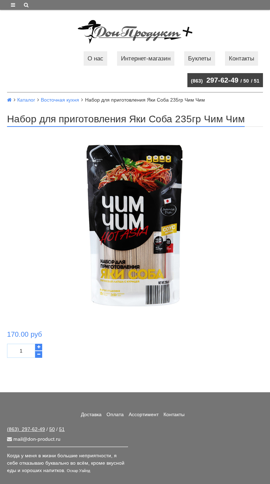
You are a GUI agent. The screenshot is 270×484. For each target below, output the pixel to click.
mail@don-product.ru (36, 439)
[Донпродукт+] (135, 32)
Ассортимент (144, 414)
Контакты (241, 58)
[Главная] (9, 99)
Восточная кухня (60, 99)
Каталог (26, 99)
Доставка (91, 414)
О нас (95, 58)
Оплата (115, 414)
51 (256, 81)
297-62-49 (214, 80)
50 (246, 81)
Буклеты (199, 58)
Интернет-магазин (146, 58)
